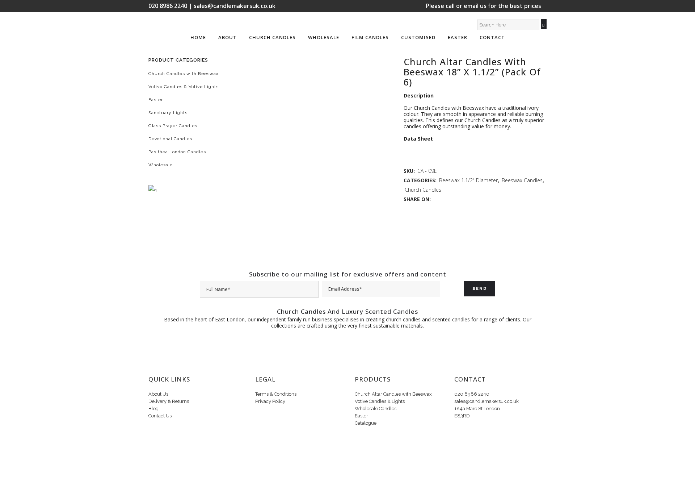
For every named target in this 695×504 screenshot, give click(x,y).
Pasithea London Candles (177, 151)
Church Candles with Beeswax (183, 73)
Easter (155, 99)
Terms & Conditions (275, 394)
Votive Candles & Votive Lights (183, 86)
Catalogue (365, 423)
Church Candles (423, 189)
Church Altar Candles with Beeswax (393, 394)
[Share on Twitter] (443, 199)
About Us (158, 394)
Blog (153, 408)
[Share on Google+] (451, 199)
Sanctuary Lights (168, 112)
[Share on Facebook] (436, 199)
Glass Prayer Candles (172, 125)
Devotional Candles (170, 138)
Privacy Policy (270, 401)
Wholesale (160, 164)
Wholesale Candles (375, 408)
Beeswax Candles (522, 180)
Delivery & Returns (168, 401)
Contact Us (160, 415)
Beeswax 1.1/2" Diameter (468, 180)
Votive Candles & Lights (380, 401)
